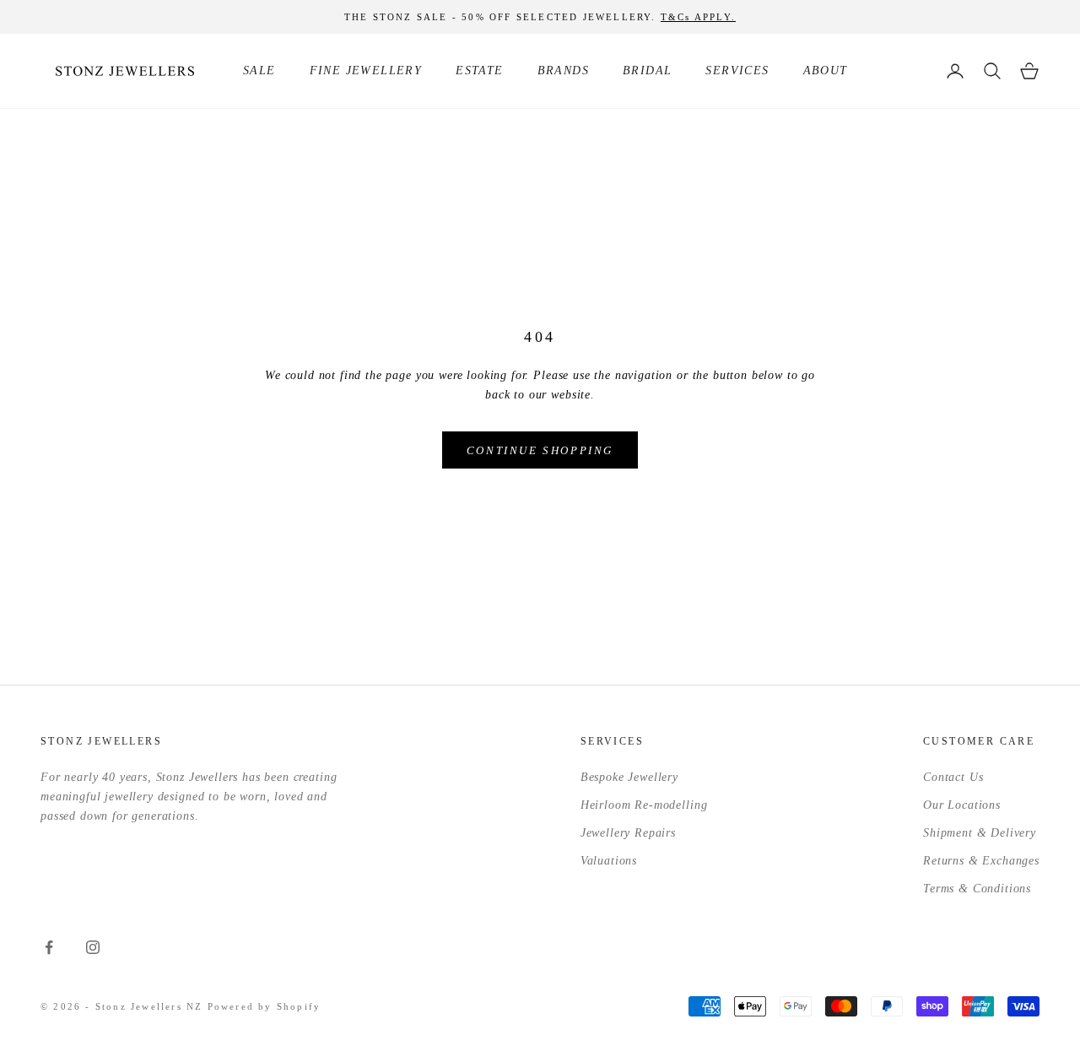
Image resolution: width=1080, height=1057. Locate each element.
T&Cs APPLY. (698, 17)
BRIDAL (647, 70)
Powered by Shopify (264, 1006)
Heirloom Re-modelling (644, 805)
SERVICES (737, 70)
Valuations (608, 860)
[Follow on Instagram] (92, 947)
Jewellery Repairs (628, 833)
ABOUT (825, 70)
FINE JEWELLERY (366, 70)
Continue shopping (540, 450)
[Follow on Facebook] (48, 947)
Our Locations (962, 805)
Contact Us (953, 777)
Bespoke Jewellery (629, 777)
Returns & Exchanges (981, 860)
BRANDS (563, 70)
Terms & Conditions (977, 888)
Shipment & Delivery (979, 833)
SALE (259, 70)
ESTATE (479, 70)
